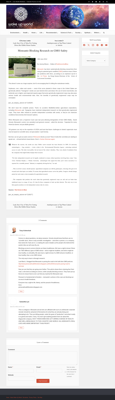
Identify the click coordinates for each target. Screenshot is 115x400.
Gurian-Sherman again (47, 139)
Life (41, 32)
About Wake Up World (16, 397)
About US (8, 1)
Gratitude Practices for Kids (34, 1)
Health (25, 32)
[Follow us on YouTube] (106, 45)
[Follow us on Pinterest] (97, 45)
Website (11, 375)
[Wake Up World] (57, 17)
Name (10, 367)
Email (38, 367)
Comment (11, 349)
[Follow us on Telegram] (102, 45)
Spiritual (87, 32)
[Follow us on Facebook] (84, 45)
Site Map (39, 397)
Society (77, 32)
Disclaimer (25, 397)
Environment (14, 32)
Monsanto (40, 69)
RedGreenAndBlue (62, 64)
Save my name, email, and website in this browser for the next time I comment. (71, 371)
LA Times (44, 76)
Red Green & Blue (21, 190)
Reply (21, 291)
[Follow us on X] (89, 45)
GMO (60, 71)
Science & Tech (66, 32)
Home (34, 32)
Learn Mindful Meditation (19, 1)
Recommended (51, 32)
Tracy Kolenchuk (25, 230)
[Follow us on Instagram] (93, 45)
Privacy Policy (33, 397)
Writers (96, 32)
